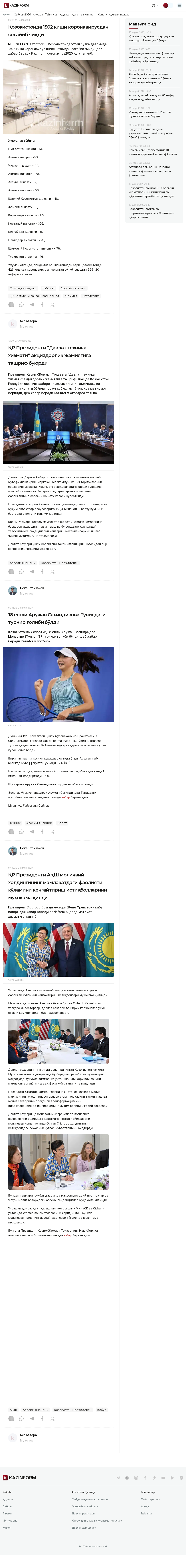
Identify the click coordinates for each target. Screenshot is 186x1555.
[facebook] (145, 1478)
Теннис (15, 823)
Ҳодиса (65, 14)
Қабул (101, 1410)
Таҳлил (7, 1513)
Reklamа (146, 1513)
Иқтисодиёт (11, 1520)
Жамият (71, 296)
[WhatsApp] (21, 305)
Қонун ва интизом (83, 14)
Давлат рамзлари (83, 1513)
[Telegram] (32, 305)
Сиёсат (8, 1506)
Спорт (62, 823)
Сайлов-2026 (22, 14)
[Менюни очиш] (179, 5)
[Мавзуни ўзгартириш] (168, 5)
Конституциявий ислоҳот (114, 14)
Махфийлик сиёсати (85, 1506)
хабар (65, 797)
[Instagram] (11, 305)
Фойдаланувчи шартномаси (90, 1499)
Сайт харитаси (150, 1499)
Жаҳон (7, 1527)
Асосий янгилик (73, 288)
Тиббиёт (48, 288)
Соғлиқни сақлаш (23, 288)
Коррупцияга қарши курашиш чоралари (97, 1520)
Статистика (91, 296)
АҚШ (13, 1410)
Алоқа (145, 1506)
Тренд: (7, 14)
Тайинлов (51, 14)
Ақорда (38, 14)
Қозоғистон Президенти (59, 563)
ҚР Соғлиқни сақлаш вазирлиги (34, 296)
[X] (52, 305)
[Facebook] (42, 305)
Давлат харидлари (84, 1527)
